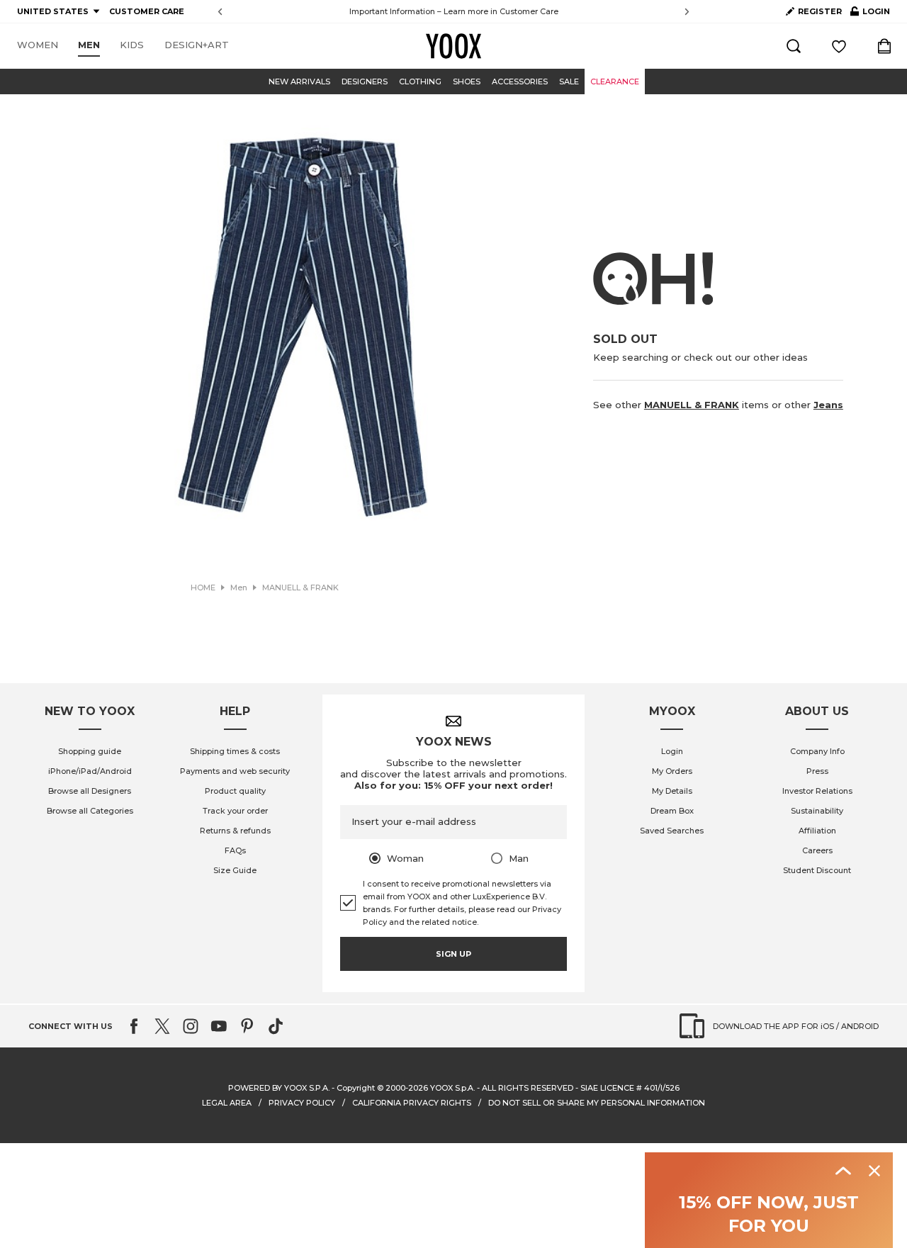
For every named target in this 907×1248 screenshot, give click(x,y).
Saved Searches (672, 831)
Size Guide (235, 870)
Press (817, 771)
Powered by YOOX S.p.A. (278, 1088)
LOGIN (870, 14)
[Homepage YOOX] (453, 46)
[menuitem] (37, 45)
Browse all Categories (90, 811)
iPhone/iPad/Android (90, 771)
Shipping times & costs (235, 751)
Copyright (356, 1088)
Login (672, 751)
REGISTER (820, 11)
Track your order (235, 811)
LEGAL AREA (227, 1103)
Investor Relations (817, 791)
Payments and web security (235, 771)
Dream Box (672, 811)
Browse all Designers (89, 791)
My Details (672, 791)
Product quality (235, 791)
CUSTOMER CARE (146, 11)
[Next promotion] (687, 12)
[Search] (793, 46)
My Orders (672, 771)
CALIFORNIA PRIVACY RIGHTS (411, 1103)
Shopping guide (89, 751)
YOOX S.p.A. (452, 1088)
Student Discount (817, 870)
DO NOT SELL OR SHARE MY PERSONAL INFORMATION (596, 1103)
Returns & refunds (235, 831)
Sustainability (817, 811)
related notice (449, 922)
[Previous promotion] (220, 12)
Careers (817, 850)
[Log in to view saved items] (839, 46)
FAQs (235, 850)
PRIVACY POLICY (302, 1103)
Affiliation (817, 831)
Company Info (817, 751)
